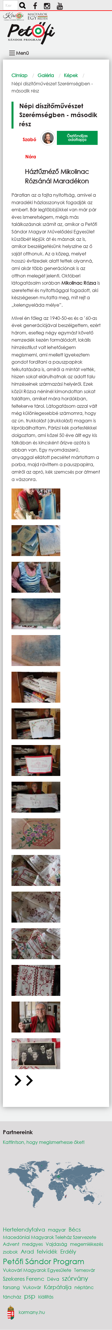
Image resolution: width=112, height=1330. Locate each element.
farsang (11, 1287)
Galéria (46, 75)
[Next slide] (28, 1081)
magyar (57, 1230)
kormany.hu (32, 1312)
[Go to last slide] (17, 1081)
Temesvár (84, 1270)
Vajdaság (56, 1244)
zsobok (10, 1252)
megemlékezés (86, 1244)
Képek (71, 75)
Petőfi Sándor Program (43, 1261)
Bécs (75, 1229)
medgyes (32, 1244)
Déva (53, 1279)
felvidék (47, 1251)
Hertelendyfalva (24, 1229)
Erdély (68, 1251)
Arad (27, 1251)
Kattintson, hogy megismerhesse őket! (44, 1142)
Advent (11, 1244)
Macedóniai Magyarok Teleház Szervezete (49, 1237)
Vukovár (32, 1287)
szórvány (75, 1278)
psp (29, 1296)
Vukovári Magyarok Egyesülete (37, 1270)
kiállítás (45, 1297)
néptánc (84, 1287)
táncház (12, 1297)
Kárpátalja (58, 1287)
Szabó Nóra (29, 148)
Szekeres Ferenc (23, 1278)
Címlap (19, 75)
